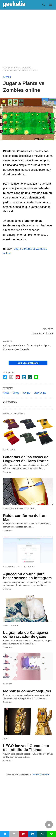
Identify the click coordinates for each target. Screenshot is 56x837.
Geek (6, 450)
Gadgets (24, 508)
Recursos (29, 567)
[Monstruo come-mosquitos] (28, 666)
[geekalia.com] (14, 4)
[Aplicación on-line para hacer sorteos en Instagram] (28, 549)
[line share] (36, 377)
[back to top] (49, 824)
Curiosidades (10, 508)
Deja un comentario (28, 363)
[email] (14, 834)
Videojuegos (40, 392)
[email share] (11, 377)
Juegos (26, 68)
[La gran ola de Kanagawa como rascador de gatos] (28, 608)
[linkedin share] (24, 377)
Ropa (12, 450)
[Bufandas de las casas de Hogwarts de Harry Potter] (28, 432)
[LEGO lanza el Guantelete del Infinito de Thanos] (28, 721)
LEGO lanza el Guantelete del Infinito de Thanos (26, 748)
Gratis (6, 392)
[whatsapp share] (30, 377)
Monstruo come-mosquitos (27, 691)
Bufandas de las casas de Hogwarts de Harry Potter (25, 459)
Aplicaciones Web (13, 567)
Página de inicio (11, 68)
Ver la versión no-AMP (41, 774)
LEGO (6, 738)
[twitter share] (5, 377)
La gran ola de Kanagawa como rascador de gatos (25, 634)
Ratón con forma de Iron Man (25, 517)
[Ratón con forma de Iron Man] (28, 491)
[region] (28, 36)
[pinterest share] (18, 377)
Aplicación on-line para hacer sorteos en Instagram (27, 576)
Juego (16, 392)
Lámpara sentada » (42, 332)
